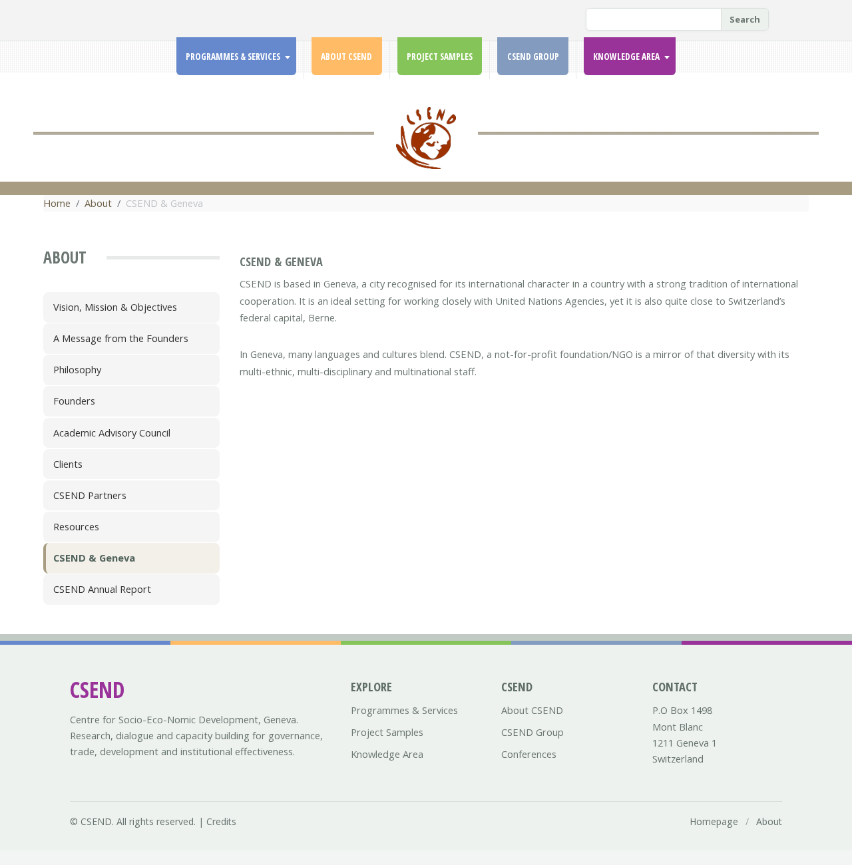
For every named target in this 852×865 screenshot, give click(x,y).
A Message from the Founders (120, 338)
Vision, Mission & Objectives (115, 306)
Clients (68, 463)
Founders (74, 400)
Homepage (714, 821)
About (98, 203)
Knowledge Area (626, 57)
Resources (76, 526)
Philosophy (77, 369)
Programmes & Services (233, 57)
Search (745, 19)
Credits (221, 821)
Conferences (528, 754)
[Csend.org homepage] (426, 145)
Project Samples (440, 57)
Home (57, 203)
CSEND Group (533, 57)
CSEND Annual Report (102, 589)
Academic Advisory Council (111, 432)
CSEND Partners (89, 495)
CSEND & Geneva (94, 557)
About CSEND (346, 57)
